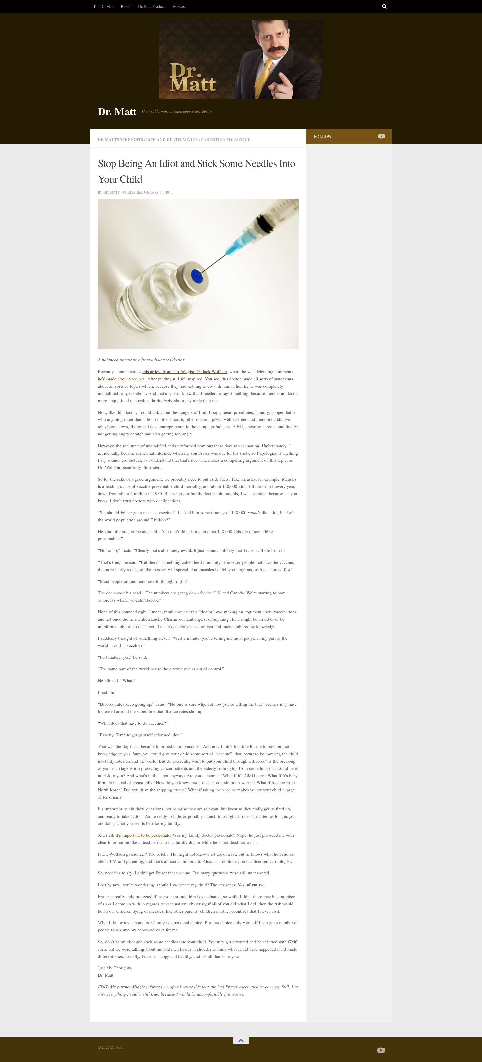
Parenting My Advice (225, 139)
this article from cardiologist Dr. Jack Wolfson (184, 371)
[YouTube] (381, 136)
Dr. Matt (117, 111)
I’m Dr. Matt (104, 6)
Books (126, 6)
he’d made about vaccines (121, 379)
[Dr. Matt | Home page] (241, 59)
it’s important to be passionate (143, 835)
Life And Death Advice (172, 139)
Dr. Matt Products (152, 6)
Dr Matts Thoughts (120, 139)
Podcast (179, 6)
